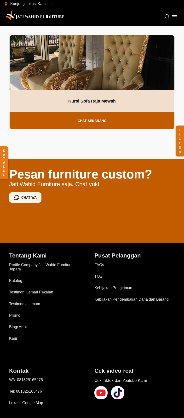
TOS (98, 276)
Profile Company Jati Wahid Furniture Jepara (41, 267)
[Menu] (174, 17)
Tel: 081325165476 (25, 391)
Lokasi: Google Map (26, 403)
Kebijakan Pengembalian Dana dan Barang (131, 299)
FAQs (99, 265)
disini (52, 4)
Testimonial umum (24, 304)
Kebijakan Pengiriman (113, 288)
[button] (180, 141)
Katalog (15, 281)
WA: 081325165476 (26, 380)
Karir (13, 338)
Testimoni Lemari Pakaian (31, 292)
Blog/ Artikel (19, 327)
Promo (14, 315)
